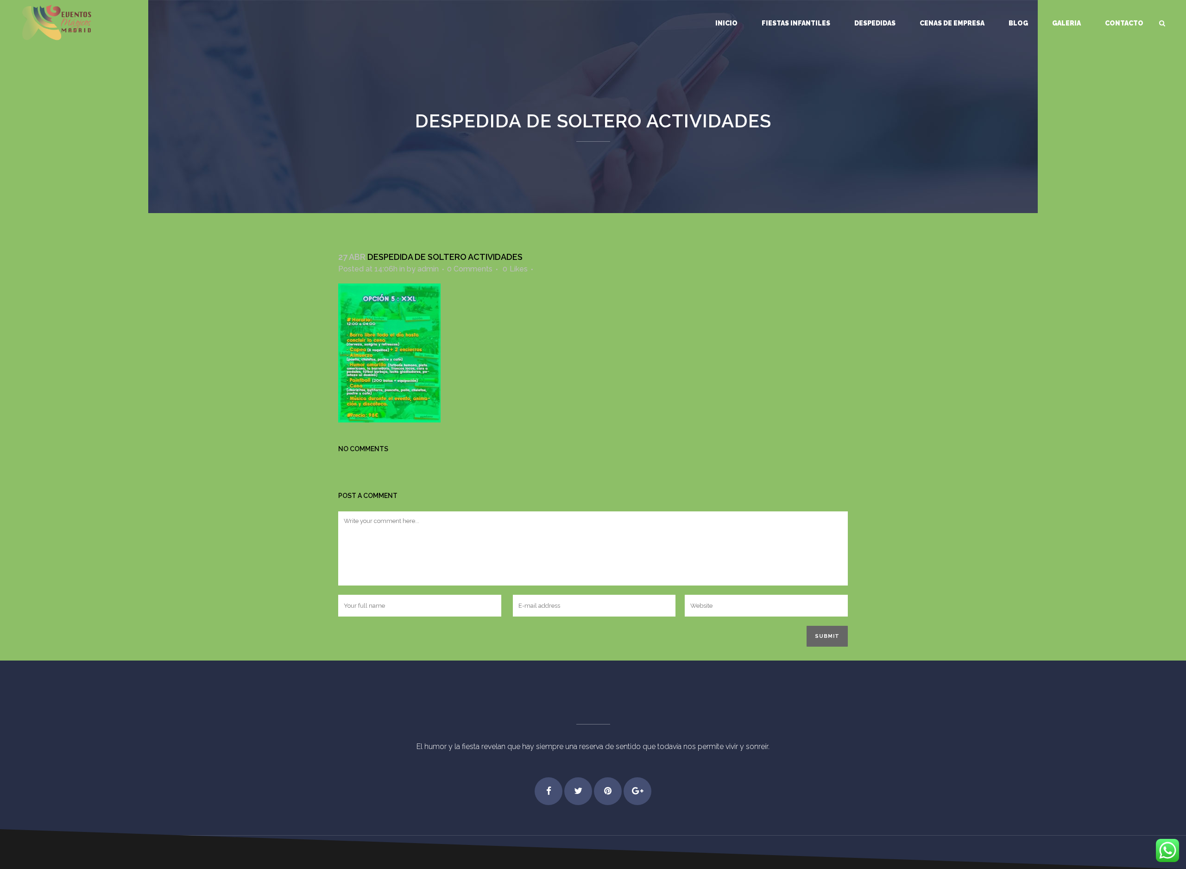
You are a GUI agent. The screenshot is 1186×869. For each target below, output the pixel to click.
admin (428, 268)
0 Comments (469, 268)
